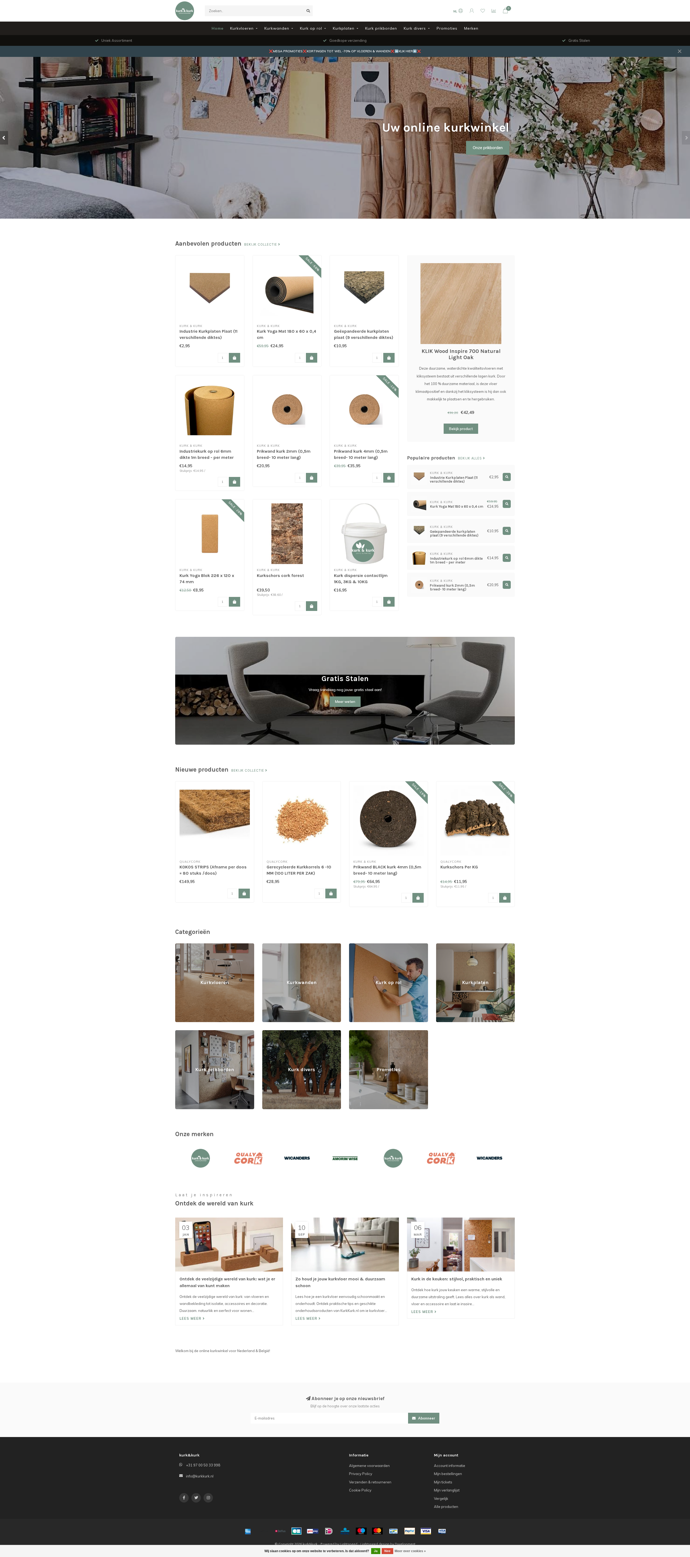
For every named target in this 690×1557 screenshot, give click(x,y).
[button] (4, 138)
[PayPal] (409, 1531)
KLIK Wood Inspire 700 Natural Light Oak (461, 354)
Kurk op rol (311, 28)
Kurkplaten (343, 28)
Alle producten (446, 1506)
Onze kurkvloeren (130, 155)
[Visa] (426, 1531)
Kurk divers (415, 28)
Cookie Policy (360, 1490)
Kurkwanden (276, 28)
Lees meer (191, 1318)
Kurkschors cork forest (280, 575)
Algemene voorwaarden (369, 1465)
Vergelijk (441, 1498)
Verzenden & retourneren (370, 1482)
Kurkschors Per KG (459, 866)
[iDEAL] (329, 1531)
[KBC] (345, 1531)
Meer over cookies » (410, 1551)
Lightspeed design (374, 1544)
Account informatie (449, 1465)
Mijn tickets (443, 1482)
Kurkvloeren (242, 28)
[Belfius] (280, 1531)
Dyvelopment (405, 1544)
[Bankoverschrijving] (264, 1531)
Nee (387, 1551)
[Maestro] (361, 1531)
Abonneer (426, 1418)
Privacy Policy (360, 1474)
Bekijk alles (470, 458)
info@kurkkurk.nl (199, 1476)
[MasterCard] (377, 1531)
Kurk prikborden (381, 28)
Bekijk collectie (261, 244)
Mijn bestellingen (448, 1474)
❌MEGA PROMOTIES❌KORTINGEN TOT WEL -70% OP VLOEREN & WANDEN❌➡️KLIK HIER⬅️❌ (345, 51)
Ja (376, 1551)
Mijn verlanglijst (447, 1490)
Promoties (447, 28)
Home (217, 28)
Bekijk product (461, 429)
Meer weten (345, 701)
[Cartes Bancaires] (296, 1531)
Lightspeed (348, 1544)
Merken (471, 28)
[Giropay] (312, 1531)
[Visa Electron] (442, 1531)
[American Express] (248, 1531)
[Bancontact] (393, 1531)
